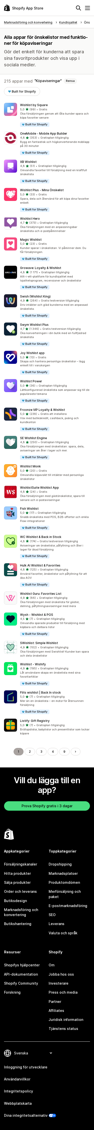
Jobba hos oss (61, 974)
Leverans (56, 924)
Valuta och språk (63, 933)
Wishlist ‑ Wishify (33, 664)
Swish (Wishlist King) (35, 296)
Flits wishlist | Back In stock (40, 692)
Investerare (58, 983)
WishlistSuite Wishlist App (39, 487)
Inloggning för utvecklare (25, 1067)
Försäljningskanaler (20, 864)
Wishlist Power (31, 381)
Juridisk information (66, 1019)
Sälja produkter (17, 882)
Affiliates (56, 1010)
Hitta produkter (17, 873)
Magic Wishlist (31, 239)
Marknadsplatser (63, 873)
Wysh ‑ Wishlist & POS (36, 615)
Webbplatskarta (18, 1103)
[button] (47, 115)
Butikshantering (17, 924)
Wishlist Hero (30, 218)
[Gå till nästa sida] (75, 751)
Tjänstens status (63, 1028)
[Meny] (87, 8)
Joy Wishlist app (32, 353)
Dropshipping (60, 864)
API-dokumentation (21, 974)
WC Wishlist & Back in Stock (40, 537)
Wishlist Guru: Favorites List (40, 594)
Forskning (12, 992)
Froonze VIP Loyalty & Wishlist (42, 410)
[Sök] (78, 8)
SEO (52, 915)
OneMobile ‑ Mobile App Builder (43, 133)
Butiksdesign (15, 901)
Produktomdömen (64, 882)
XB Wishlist (28, 162)
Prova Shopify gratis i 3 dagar (47, 806)
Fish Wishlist (29, 508)
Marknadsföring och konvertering (21, 912)
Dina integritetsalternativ (26, 1115)
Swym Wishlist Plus (34, 325)
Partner (55, 1001)
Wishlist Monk (30, 466)
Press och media (63, 992)
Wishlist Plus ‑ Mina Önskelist (42, 190)
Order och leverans (20, 891)
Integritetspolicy (18, 1091)
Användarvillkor (17, 1079)
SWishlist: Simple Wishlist (39, 643)
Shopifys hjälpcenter (22, 965)
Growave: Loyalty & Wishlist (40, 268)
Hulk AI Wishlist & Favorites (40, 565)
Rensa (70, 81)
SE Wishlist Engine (33, 438)
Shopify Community (21, 983)
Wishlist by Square (34, 105)
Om (52, 965)
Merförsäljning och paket (65, 894)
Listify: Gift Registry (35, 721)
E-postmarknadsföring (68, 906)
